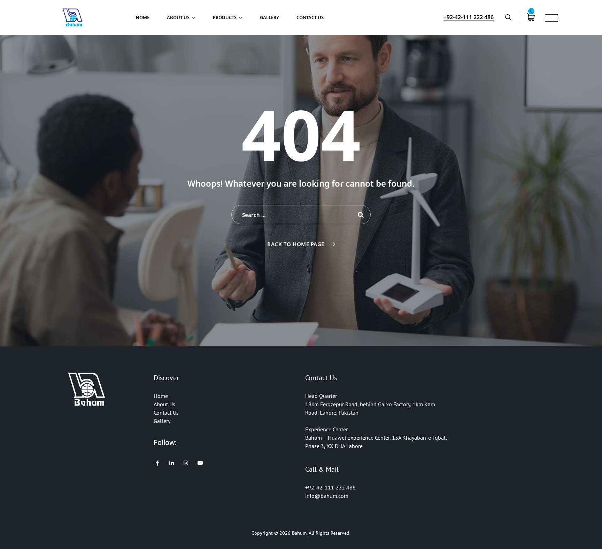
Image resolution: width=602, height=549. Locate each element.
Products (225, 17)
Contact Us (310, 17)
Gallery (269, 17)
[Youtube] (200, 463)
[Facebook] (157, 463)
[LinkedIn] (171, 463)
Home (142, 17)
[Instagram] (186, 463)
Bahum (299, 533)
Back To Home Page (295, 244)
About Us (178, 17)
